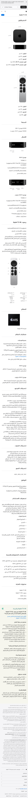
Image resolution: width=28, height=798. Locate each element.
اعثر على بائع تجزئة (23, 788)
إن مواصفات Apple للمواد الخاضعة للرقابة (18, 739)
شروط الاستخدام (16, 795)
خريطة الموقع (8, 795)
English (22, 791)
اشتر (2, 14)
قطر (26, 791)
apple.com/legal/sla (20, 356)
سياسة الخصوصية (23, 795)
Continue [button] (24, 7)
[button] (10, 7)
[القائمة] (1, 11)
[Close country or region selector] (26, 2)
